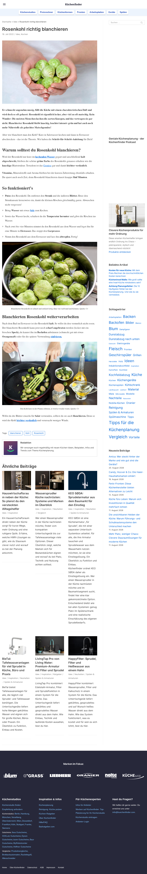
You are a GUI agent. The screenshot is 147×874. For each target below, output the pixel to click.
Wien (19, 821)
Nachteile (115, 398)
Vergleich (41, 513)
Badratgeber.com (47, 826)
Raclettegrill (26, 854)
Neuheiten (58, 509)
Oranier (130, 402)
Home (4, 868)
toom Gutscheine (21, 839)
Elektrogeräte (123, 343)
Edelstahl (112, 344)
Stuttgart (20, 824)
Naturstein (127, 398)
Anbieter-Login (82, 821)
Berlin (17, 813)
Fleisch (116, 348)
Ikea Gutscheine (19, 832)
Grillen (137, 355)
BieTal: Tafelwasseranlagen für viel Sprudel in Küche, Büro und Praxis (15, 666)
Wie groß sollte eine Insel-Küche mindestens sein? (125, 281)
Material (133, 389)
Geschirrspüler (120, 355)
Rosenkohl (38, 433)
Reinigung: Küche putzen (50, 809)
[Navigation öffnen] (4, 4)
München (6, 817)
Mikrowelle (120, 394)
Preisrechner (46, 12)
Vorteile (134, 437)
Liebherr (123, 390)
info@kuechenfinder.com (123, 812)
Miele (111, 394)
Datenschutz (32, 868)
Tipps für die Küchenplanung (124, 426)
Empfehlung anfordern (12, 809)
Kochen (24, 34)
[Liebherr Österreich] (60, 778)
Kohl (27, 433)
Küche (136, 374)
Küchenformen (65, 12)
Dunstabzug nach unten (124, 339)
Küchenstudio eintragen (86, 817)
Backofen (116, 322)
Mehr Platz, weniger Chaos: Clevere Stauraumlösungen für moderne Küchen (125, 537)
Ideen (129, 361)
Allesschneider (8, 858)
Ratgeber (57, 674)
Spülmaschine (117, 416)
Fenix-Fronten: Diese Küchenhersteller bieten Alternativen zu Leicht (121, 487)
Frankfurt (6, 824)
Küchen (112, 380)
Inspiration (13, 513)
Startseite (6, 22)
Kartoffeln (113, 370)
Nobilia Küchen (117, 403)
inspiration (135, 366)
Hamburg (25, 813)
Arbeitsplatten (97, 12)
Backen (129, 316)
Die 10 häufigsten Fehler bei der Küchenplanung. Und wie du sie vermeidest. (124, 290)
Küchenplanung (46, 805)
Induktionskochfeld (119, 365)
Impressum (51, 868)
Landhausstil (114, 390)
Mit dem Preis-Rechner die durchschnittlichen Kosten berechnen (126, 273)
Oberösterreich (9, 821)
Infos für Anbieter (83, 805)
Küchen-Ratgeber (47, 813)
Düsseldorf (27, 821)
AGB (42, 868)
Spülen (123, 12)
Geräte (111, 12)
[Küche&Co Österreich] (133, 778)
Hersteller (113, 361)
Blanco (138, 323)
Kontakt (61, 868)
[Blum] (10, 778)
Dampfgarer (124, 329)
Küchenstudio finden (11, 805)
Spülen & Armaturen (79, 513)
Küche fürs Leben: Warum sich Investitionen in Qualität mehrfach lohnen (125, 503)
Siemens (6, 828)
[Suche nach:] (127, 22)
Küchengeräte (126, 380)
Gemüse (47, 165)
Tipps (130, 416)
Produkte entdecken (120, 251)
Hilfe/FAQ (43, 822)
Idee (15, 22)
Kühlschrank (132, 384)
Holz (121, 361)
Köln (13, 824)
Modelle (130, 393)
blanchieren (15, 433)
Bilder (130, 322)
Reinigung (116, 407)
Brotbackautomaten (11, 854)
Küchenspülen (116, 385)
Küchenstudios (27, 12)
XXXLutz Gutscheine (11, 836)
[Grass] (33, 778)
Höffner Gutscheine (22, 847)
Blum (113, 328)
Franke (28, 824)
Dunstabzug (116, 334)
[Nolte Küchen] (111, 778)
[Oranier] (88, 778)
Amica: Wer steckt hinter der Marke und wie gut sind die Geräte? (124, 460)
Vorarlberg (16, 817)
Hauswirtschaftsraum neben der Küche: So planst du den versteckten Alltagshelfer (15, 501)
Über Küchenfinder (47, 818)
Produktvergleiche (19, 851)
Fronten (81, 12)
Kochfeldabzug (119, 375)
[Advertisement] (127, 81)
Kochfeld (123, 370)
